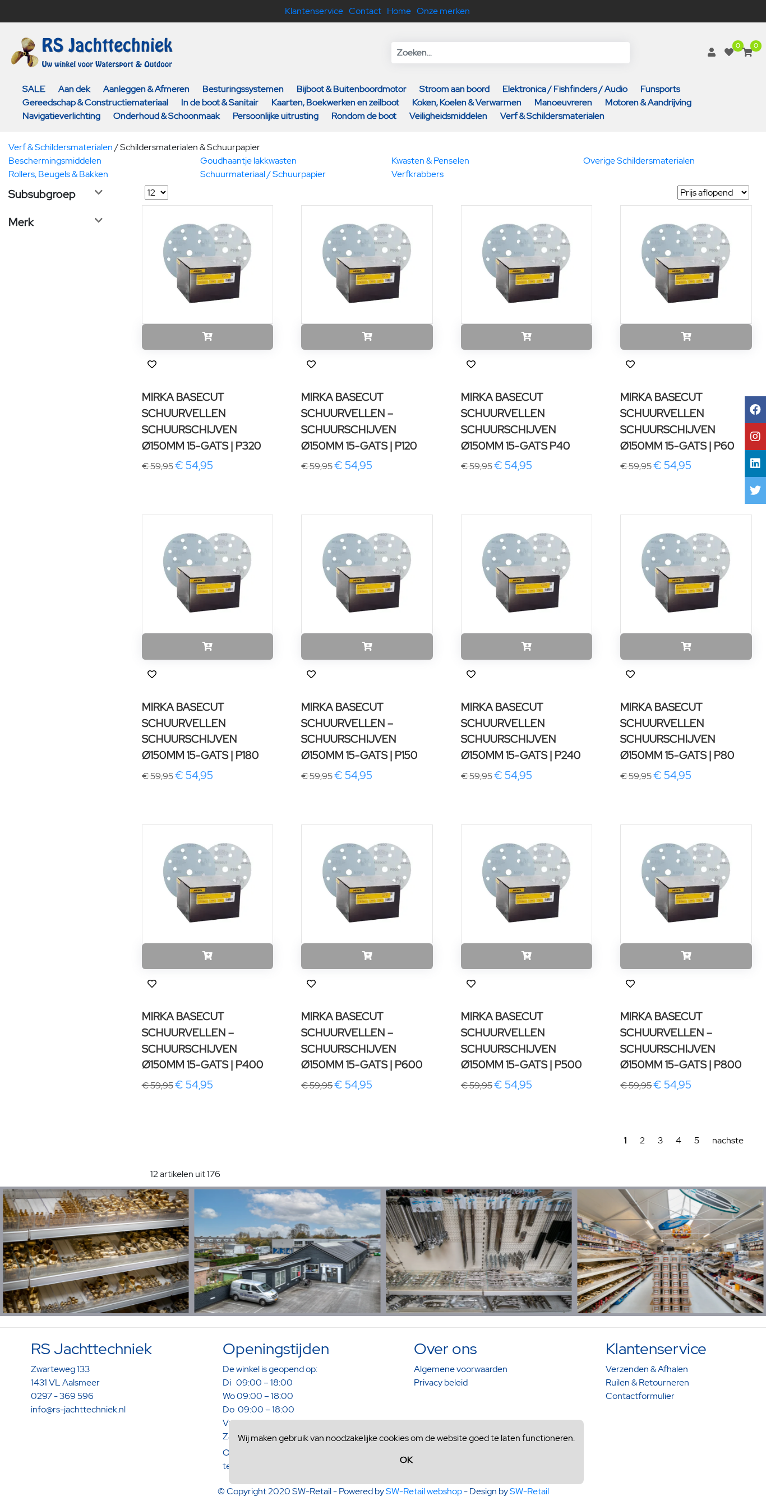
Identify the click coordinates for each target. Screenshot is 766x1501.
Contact (365, 11)
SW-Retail (529, 1491)
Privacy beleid (441, 1382)
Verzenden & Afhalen (647, 1369)
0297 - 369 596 (62, 1396)
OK (406, 1460)
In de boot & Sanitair (220, 102)
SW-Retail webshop (424, 1491)
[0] (729, 52)
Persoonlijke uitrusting (276, 116)
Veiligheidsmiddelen (448, 116)
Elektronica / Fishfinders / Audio (564, 89)
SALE (33, 89)
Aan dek (74, 89)
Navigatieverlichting (61, 116)
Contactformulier (640, 1396)
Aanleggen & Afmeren (146, 89)
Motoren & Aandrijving (648, 102)
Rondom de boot (363, 116)
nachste (728, 1140)
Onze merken (443, 11)
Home (399, 11)
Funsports (660, 89)
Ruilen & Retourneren (647, 1382)
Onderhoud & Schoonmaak (166, 116)
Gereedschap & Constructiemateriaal (95, 102)
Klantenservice (314, 11)
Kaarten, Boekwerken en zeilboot (335, 102)
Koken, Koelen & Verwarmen (467, 102)
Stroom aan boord (454, 89)
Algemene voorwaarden (460, 1369)
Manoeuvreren (563, 102)
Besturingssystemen (243, 89)
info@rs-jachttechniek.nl (78, 1409)
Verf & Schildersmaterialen (552, 116)
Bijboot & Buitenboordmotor (352, 89)
